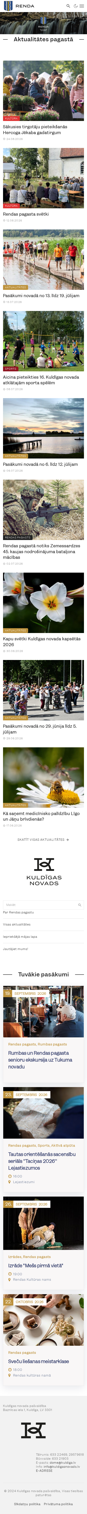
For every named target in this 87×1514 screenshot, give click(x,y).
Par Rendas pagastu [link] (18, 912)
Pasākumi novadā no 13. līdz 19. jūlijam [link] (41, 295)
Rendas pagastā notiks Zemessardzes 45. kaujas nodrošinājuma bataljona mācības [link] (41, 551)
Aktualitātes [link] (15, 287)
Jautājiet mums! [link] (15, 949)
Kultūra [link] (11, 118)
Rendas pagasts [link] (18, 537)
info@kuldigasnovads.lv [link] (62, 1467)
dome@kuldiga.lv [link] (63, 1463)
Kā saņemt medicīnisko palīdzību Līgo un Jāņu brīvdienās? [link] (41, 816)
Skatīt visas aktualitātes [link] (41, 840)
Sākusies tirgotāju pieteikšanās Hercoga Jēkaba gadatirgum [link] (35, 129)
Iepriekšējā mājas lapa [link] (20, 937)
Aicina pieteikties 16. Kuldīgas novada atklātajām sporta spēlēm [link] (41, 380)
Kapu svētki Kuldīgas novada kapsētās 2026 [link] (42, 641)
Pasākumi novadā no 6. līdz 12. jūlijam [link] (40, 464)
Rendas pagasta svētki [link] (26, 214)
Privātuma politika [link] (58, 1504)
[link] (32, 6)
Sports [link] (10, 369)
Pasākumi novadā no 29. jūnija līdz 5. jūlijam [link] (40, 729)
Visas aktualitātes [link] (17, 924)
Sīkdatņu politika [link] (27, 1504)
